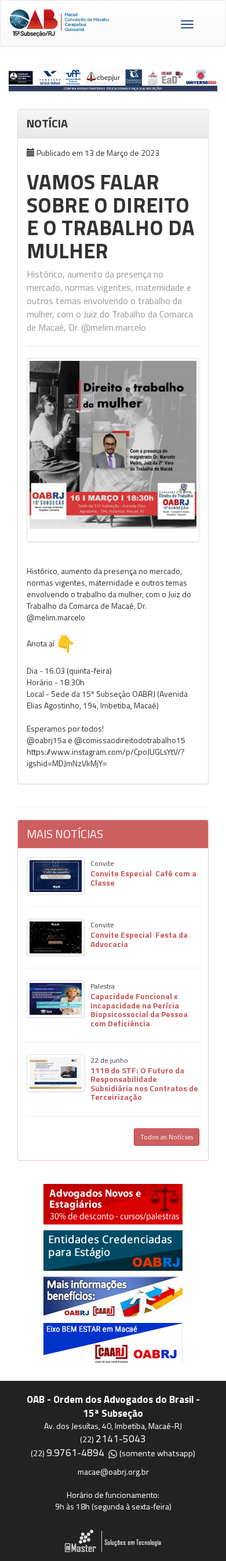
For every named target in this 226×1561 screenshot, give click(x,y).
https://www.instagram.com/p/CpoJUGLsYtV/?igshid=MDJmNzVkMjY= (106, 757)
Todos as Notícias (166, 1136)
